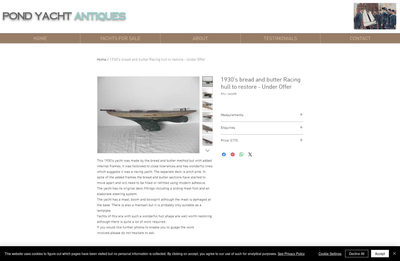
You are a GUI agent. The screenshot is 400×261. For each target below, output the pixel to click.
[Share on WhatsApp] (241, 154)
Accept (380, 253)
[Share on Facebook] (224, 154)
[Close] (394, 253)
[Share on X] (250, 154)
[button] (120, 38)
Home (101, 59)
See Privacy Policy (291, 253)
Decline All (356, 253)
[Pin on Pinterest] (232, 154)
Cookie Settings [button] (330, 253)
